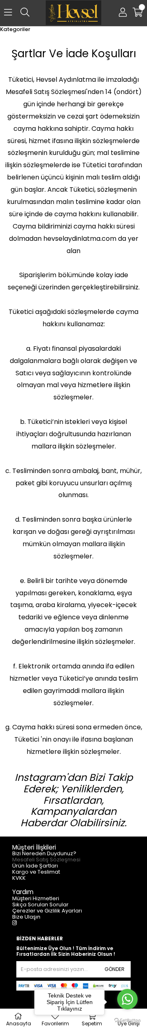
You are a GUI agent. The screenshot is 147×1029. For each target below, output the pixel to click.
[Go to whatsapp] (127, 999)
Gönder (115, 969)
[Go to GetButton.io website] (127, 1020)
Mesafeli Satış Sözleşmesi (46, 859)
